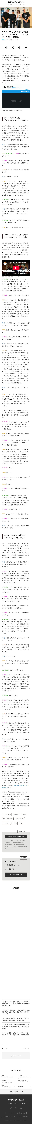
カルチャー (7, 1081)
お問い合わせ (21, 1113)
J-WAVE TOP (11, 1113)
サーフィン (5, 823)
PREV (6, 1048)
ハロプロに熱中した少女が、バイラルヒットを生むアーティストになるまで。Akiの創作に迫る (16, 1034)
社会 (7, 1086)
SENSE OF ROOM (20, 818)
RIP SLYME (10, 818)
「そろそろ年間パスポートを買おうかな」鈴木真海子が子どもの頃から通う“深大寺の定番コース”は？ (16, 1012)
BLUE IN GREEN (7, 814)
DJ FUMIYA (16, 814)
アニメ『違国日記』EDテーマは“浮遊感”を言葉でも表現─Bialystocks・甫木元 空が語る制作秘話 (15, 1026)
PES (4, 818)
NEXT (24, 1048)
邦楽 (16, 823)
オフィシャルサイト (16, 874)
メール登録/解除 (24, 1116)
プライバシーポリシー (9, 1116)
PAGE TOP (13, 1092)
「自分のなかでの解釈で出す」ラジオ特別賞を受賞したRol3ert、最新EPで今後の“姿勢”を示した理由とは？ (16, 1003)
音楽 (21, 823)
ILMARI (24, 814)
